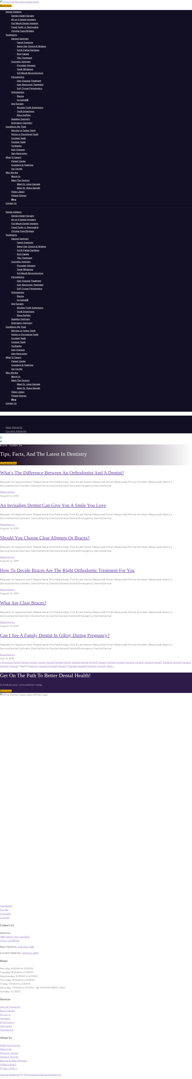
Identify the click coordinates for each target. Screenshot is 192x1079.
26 (52, 666)
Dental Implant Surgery (22, 16)
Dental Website (10, 1074)
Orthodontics (17, 92)
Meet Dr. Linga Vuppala (28, 184)
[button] (8, 463)
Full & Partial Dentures (28, 50)
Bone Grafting (24, 115)
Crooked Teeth (18, 138)
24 (33, 666)
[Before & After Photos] (0, 409)
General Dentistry (20, 38)
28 (72, 666)
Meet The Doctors (20, 180)
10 (93, 662)
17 (158, 662)
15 (139, 662)
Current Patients (16, 431)
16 (148, 662)
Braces (20, 96)
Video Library (18, 191)
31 (101, 666)
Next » (110, 666)
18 (167, 662)
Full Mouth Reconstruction (30, 73)
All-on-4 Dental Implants (23, 19)
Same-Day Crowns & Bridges (31, 46)
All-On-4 (5, 1014)
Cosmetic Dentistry (21, 61)
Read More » (7, 492)
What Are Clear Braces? (23, 602)
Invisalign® (22, 100)
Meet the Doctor (10, 1045)
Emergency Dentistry (21, 123)
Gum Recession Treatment (30, 84)
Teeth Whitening (25, 69)
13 (120, 662)
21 (4, 666)
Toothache (16, 146)
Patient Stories (18, 195)
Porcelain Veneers (26, 65)
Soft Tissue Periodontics (29, 88)
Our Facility (16, 169)
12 (111, 662)
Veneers (5, 1018)
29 (82, 666)
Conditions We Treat (16, 126)
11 (102, 662)
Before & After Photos (13, 1060)
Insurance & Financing (22, 165)
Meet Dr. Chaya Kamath (28, 188)
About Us (16, 176)
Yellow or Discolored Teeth (24, 134)
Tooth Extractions (25, 111)
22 (13, 666)
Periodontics (17, 77)
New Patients (14, 427)
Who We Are (12, 172)
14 (130, 662)
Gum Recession (19, 153)
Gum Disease (18, 149)
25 (43, 666)
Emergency (7, 1022)
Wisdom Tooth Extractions (30, 107)
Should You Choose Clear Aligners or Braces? (45, 537)
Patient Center (18, 161)
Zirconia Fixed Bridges (22, 31)
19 (176, 662)
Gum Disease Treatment (29, 81)
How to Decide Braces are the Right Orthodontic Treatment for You (67, 570)
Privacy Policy (9, 1068)
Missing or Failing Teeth (23, 130)
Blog (13, 199)
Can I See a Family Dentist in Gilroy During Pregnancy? (54, 635)
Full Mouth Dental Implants (24, 23)
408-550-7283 (26, 946)
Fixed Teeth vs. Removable (25, 27)
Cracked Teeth (18, 142)
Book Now (6, 5)
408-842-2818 (30, 953)
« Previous (6, 662)
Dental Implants (14, 12)
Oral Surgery (17, 103)
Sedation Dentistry (20, 119)
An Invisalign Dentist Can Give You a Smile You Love (53, 505)
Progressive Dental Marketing (42, 1074)
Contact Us (11, 203)
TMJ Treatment (24, 58)
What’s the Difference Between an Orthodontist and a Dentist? (62, 472)
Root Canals (23, 54)
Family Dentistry (25, 42)
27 (62, 666)
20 (186, 662)
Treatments (11, 35)
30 (92, 666)
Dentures (6, 1026)
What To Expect (13, 157)
